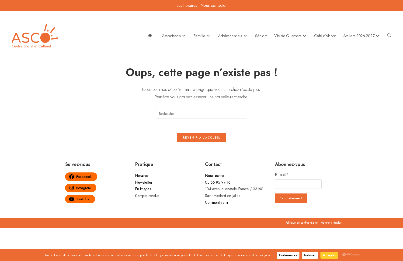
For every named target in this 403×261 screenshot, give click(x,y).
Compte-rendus (147, 195)
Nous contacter (214, 5)
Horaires (142, 175)
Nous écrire (214, 175)
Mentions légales (331, 223)
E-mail (281, 175)
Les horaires (187, 5)
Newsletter (143, 182)
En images (143, 189)
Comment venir (216, 202)
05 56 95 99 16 (217, 182)
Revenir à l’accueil (201, 137)
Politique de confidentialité (301, 223)
